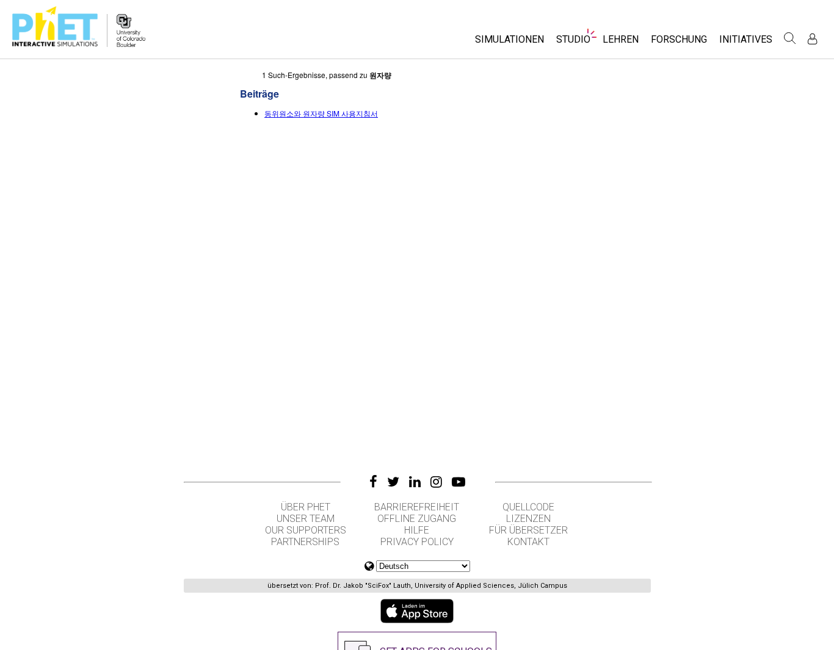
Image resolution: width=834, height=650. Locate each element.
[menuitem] (509, 43)
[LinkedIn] (414, 481)
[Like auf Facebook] (373, 481)
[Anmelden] (812, 38)
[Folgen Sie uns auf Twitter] (393, 481)
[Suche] (790, 38)
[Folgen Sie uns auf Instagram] (436, 481)
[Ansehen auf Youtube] (458, 481)
